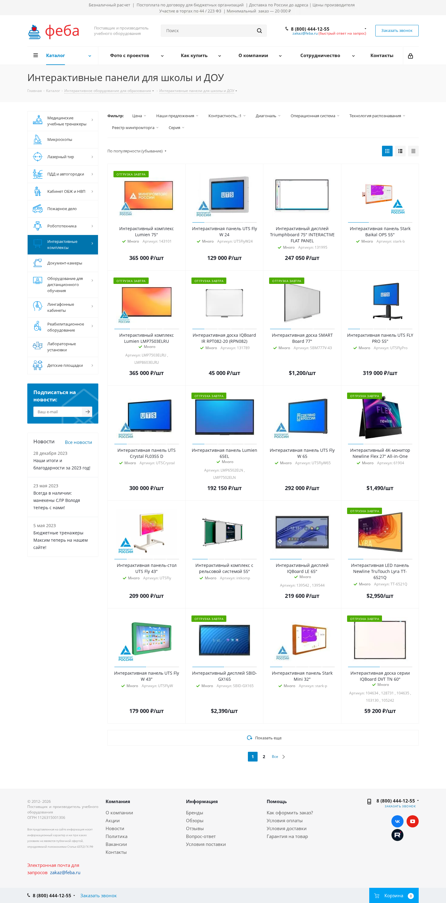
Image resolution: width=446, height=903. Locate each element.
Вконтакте (397, 821)
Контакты (116, 852)
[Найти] (259, 31)
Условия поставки (206, 844)
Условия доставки (287, 828)
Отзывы (195, 828)
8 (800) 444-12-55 (310, 29)
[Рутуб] (397, 834)
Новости (115, 828)
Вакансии (116, 844)
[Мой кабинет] (411, 55)
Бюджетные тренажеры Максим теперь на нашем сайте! (60, 540)
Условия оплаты (285, 820)
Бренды (194, 812)
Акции (113, 820)
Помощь (277, 801)
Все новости (78, 442)
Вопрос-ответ (201, 836)
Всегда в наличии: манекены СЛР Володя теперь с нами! (56, 500)
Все (275, 756)
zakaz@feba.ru (305, 33)
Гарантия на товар (287, 836)
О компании (119, 812)
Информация (202, 801)
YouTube (413, 821)
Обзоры (195, 820)
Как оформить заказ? (290, 812)
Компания (118, 801)
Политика (116, 836)
